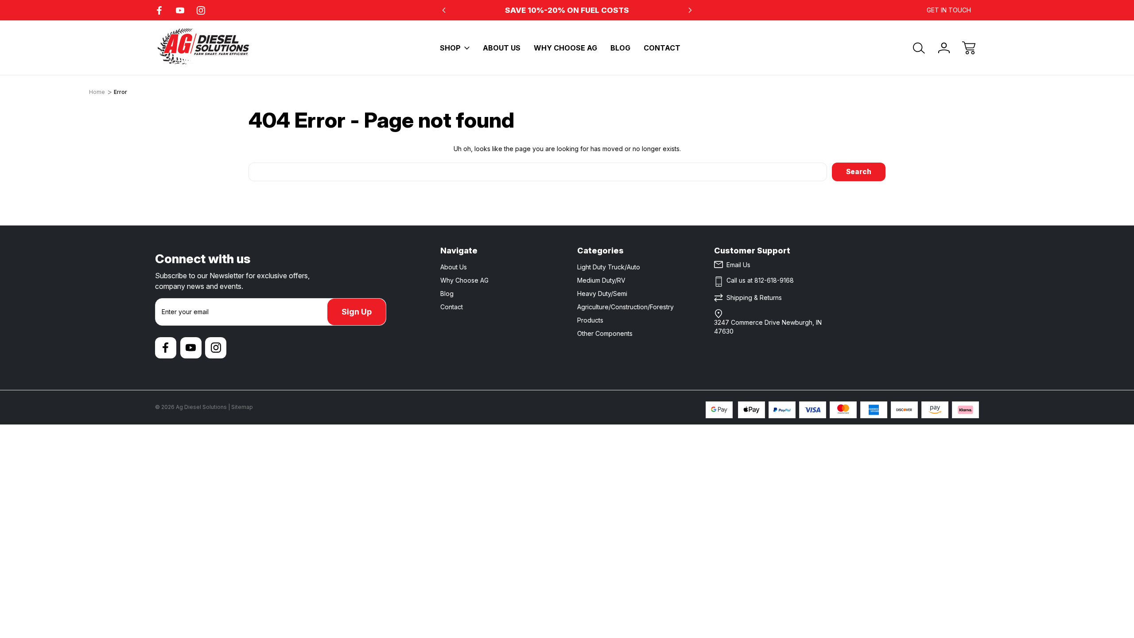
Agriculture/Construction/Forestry (625, 307)
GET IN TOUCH (949, 10)
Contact (662, 47)
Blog (620, 47)
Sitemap (242, 407)
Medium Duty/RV (601, 280)
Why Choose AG (565, 47)
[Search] (919, 48)
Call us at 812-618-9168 (760, 280)
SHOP (450, 47)
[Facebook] (159, 10)
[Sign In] (944, 48)
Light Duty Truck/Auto (608, 267)
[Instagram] (201, 10)
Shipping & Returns (754, 297)
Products (590, 320)
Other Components (605, 333)
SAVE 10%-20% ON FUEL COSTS (567, 10)
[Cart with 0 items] (969, 48)
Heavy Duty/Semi (602, 293)
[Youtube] (180, 10)
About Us (501, 47)
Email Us (738, 264)
